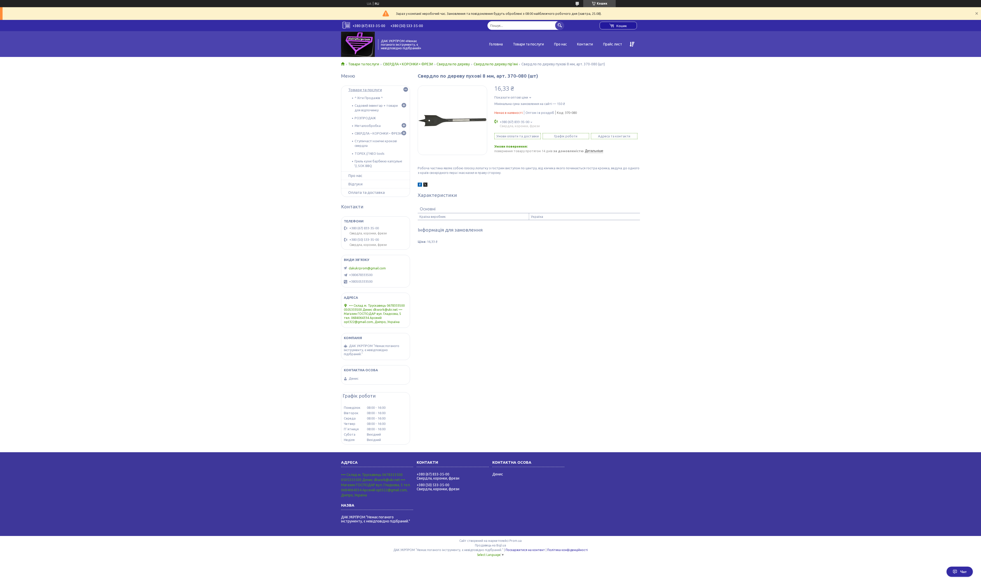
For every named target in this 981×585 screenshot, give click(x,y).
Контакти (585, 44)
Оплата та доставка (366, 192)
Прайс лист (612, 44)
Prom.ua (515, 540)
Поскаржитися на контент (525, 550)
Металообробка (368, 125)
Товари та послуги (528, 44)
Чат (963, 572)
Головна (496, 44)
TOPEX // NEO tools (369, 153)
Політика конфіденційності (567, 550)
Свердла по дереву (453, 64)
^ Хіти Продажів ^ (369, 98)
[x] (425, 185)
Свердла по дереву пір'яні (496, 64)
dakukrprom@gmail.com (367, 268)
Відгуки (355, 184)
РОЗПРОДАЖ (365, 118)
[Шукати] (559, 25)
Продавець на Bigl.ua (490, 545)
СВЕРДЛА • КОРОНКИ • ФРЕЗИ (408, 64)
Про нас (560, 44)
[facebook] (420, 185)
